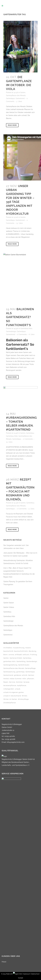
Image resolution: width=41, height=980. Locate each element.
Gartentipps (10, 98)
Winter (24, 696)
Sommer (19, 682)
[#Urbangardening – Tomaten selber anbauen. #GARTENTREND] (20, 397)
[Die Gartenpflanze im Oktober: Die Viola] (20, 46)
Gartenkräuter (23, 665)
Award (28, 648)
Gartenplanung (9, 672)
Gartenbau (30, 433)
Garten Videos (8, 607)
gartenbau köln (9, 661)
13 (19, 223)
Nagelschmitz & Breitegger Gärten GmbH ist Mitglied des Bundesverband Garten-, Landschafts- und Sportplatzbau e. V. (18, 762)
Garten (22, 92)
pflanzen (30, 678)
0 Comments (22, 334)
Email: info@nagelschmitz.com (13, 742)
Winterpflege (23, 699)
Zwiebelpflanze (9, 702)
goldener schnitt (20, 675)
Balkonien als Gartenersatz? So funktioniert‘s (20, 317)
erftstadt (18, 654)
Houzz (4, 962)
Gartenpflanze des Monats (16, 95)
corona (11, 654)
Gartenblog (21, 661)
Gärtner (31, 675)
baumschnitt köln (21, 651)
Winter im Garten (10, 699)
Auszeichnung (18, 648)
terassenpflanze (9, 685)
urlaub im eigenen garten (13, 692)
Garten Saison (8, 603)
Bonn (5, 654)
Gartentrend (20, 98)
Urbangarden (8, 689)
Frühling (33, 654)
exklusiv (26, 654)
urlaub (17, 689)
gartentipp (20, 672)
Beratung (32, 651)
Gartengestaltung (10, 665)
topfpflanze (21, 685)
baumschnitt (8, 651)
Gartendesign (11, 331)
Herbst (6, 678)
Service (12, 682)
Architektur (7, 648)
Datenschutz (35, 974)
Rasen (5, 682)
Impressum (26, 974)
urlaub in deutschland (12, 696)
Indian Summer (16, 678)
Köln (24, 678)
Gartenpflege (30, 668)
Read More (12, 125)
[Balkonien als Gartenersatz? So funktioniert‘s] (20, 279)
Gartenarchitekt (16, 658)
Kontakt (20, 978)
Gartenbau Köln (26, 328)
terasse (26, 682)
